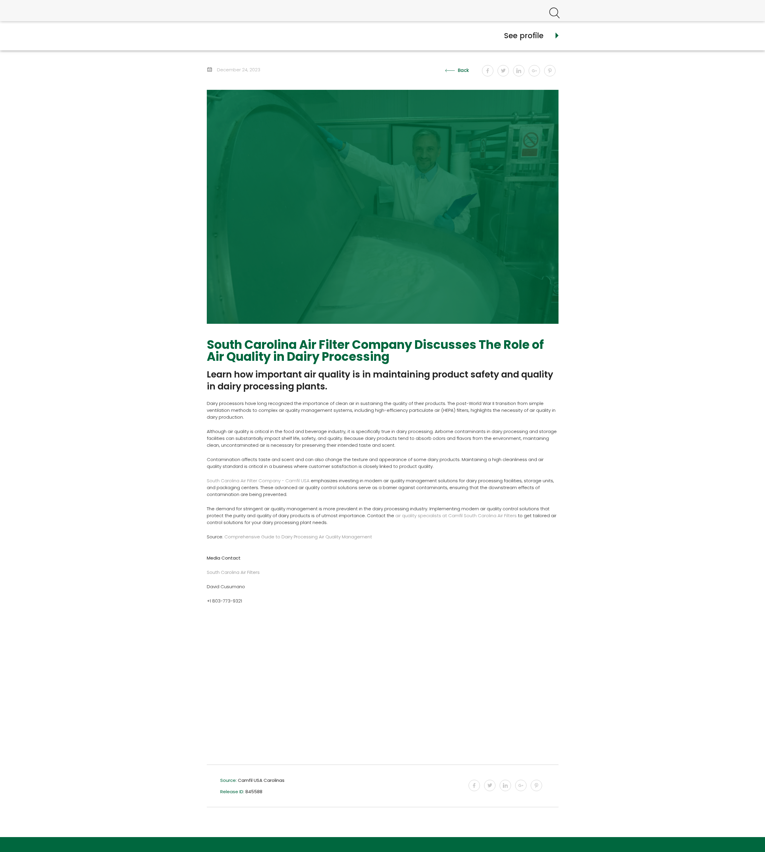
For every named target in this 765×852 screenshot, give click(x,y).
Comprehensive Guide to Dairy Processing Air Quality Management (298, 537)
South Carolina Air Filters (233, 572)
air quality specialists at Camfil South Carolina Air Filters (456, 515)
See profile (524, 35)
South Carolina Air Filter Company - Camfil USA (258, 480)
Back (463, 70)
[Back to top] (745, 837)
